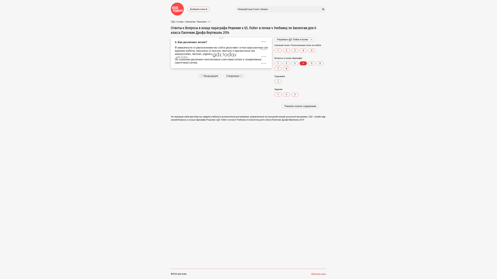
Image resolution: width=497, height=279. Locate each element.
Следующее (233, 76)
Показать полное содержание (300, 106)
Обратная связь (318, 274)
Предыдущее (210, 76)
